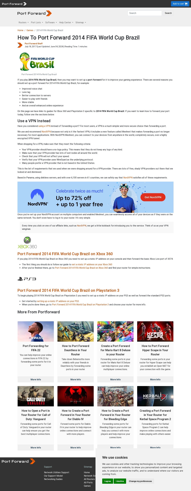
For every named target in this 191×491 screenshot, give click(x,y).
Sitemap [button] (80, 22)
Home (20, 30)
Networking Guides (53, 479)
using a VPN (44, 126)
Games (30, 30)
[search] (94, 3)
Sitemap (86, 3)
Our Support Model (53, 475)
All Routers (89, 479)
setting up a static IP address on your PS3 (58, 301)
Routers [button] (23, 22)
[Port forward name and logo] (14, 3)
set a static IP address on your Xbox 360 (92, 264)
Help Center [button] (65, 22)
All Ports (88, 482)
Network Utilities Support (56, 472)
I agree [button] (107, 481)
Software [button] (50, 22)
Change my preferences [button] (140, 481)
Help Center (74, 3)
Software (61, 3)
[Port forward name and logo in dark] (34, 13)
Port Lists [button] (36, 22)
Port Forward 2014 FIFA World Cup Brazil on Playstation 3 (68, 290)
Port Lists (50, 3)
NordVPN (46, 131)
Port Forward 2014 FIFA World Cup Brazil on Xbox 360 (65, 254)
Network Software (93, 475)
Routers (38, 3)
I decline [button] (120, 481)
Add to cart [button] (179, 3)
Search (168, 13)
